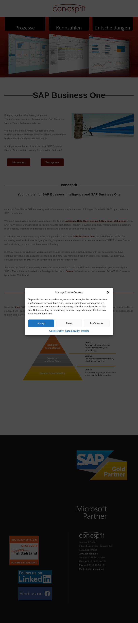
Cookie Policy (56, 330)
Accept (41, 323)
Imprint (85, 330)
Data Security (72, 330)
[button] (108, 292)
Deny (69, 323)
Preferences (97, 323)
